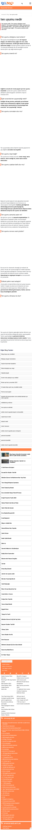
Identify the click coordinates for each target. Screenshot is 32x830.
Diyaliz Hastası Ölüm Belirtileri (6, 677)
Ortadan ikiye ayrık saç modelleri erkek (11, 387)
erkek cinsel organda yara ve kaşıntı (11, 431)
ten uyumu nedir (13, 14)
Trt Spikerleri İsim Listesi (23, 689)
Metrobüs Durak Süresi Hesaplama (23, 682)
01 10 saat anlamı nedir (8, 777)
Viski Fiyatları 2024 (6, 685)
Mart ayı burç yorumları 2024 (23, 686)
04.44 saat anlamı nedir (8, 817)
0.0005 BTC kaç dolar (7, 765)
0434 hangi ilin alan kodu (8, 737)
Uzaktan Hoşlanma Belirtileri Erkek (22, 692)
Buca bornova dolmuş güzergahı (7, 702)
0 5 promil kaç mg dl (7, 779)
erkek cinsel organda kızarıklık (9, 445)
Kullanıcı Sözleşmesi (7, 666)
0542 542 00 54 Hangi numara (9, 735)
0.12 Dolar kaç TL (6, 761)
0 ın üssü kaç (5, 749)
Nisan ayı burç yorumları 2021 (9, 382)
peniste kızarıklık (5, 435)
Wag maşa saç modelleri (8, 354)
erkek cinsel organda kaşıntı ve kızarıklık (12, 412)
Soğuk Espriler (5, 687)
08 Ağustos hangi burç (7, 799)
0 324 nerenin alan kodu (8, 769)
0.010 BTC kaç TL (6, 755)
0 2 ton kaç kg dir (6, 743)
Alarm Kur (4, 689)
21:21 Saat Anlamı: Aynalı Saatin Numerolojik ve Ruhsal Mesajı (15, 730)
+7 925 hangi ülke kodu (7, 805)
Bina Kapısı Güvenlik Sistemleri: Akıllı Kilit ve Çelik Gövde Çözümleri (16, 723)
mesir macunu (5, 426)
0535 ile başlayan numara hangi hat (10, 803)
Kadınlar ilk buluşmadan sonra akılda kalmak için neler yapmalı (14, 397)
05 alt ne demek (6, 771)
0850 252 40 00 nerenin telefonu (10, 759)
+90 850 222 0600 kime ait (8, 767)
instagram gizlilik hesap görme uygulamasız (7, 699)
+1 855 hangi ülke (6, 783)
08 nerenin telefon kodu (8, 791)
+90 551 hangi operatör (8, 775)
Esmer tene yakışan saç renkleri (9, 377)
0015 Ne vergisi (6, 811)
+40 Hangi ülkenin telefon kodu (9, 753)
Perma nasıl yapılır (6, 392)
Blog (8, 14)
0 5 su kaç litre (5, 795)
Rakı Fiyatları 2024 (6, 683)
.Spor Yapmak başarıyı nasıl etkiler (10, 789)
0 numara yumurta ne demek (9, 807)
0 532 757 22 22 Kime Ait (8, 785)
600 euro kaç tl (21, 696)
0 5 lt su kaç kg (6, 733)
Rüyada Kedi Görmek (6, 8)
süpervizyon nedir (6, 416)
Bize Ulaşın (4, 670)
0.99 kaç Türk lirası (7, 739)
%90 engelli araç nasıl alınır (9, 773)
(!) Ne (3, 797)
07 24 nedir (5, 813)
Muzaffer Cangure (21, 676)
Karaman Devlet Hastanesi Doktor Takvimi (8, 714)
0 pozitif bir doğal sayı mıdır (9, 741)
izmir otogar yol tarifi (22, 700)
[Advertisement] (16, 72)
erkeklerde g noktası (6, 402)
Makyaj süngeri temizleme (8, 359)
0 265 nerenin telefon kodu (8, 787)
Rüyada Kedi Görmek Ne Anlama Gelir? (11, 728)
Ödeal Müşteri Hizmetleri (8, 726)
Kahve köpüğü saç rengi (7, 368)
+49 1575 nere (5, 793)
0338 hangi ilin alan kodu (8, 763)
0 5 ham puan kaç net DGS (8, 801)
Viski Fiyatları (6, 828)
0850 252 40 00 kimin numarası (9, 745)
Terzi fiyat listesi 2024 (7, 696)
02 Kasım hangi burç (7, 781)
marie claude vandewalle (23, 703)
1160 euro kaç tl (21, 702)
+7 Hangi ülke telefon (7, 757)
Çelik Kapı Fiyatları (7, 826)
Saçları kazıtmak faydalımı (8, 363)
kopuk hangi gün (21, 698)
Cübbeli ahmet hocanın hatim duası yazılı (23, 679)
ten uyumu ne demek (6, 407)
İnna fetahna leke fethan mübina (7, 710)
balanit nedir (4, 421)
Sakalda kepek (5, 373)
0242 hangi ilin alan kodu (8, 815)
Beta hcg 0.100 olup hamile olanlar (8, 680)
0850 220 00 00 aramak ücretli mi (10, 809)
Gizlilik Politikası (6, 664)
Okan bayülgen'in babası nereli (7, 706)
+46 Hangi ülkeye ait (7, 819)
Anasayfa (3, 14)
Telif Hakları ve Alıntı (7, 668)
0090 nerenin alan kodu (8, 747)
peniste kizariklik (5, 440)
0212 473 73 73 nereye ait (8, 751)
